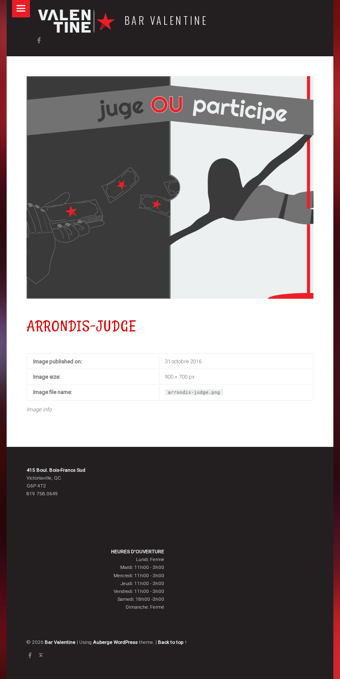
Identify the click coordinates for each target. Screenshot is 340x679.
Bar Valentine (166, 20)
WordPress (126, 642)
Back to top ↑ (172, 642)
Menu (20, 8)
